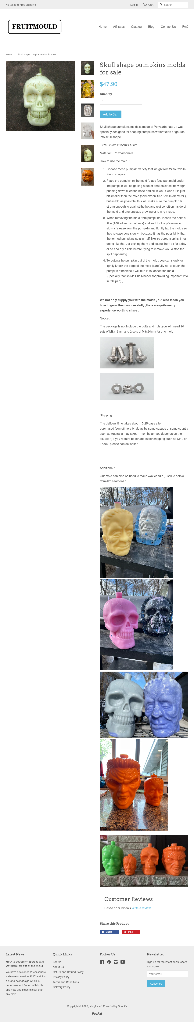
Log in (134, 4)
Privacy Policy (61, 977)
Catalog (136, 26)
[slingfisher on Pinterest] (109, 962)
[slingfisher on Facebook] (102, 962)
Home (103, 26)
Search (57, 962)
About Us (58, 967)
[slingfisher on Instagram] (116, 962)
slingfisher (96, 1006)
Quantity (106, 94)
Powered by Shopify (115, 1006)
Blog (151, 26)
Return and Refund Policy (68, 972)
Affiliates (119, 26)
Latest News (15, 954)
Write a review (141, 908)
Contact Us (168, 26)
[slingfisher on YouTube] (122, 962)
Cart (150, 4)
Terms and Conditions (66, 982)
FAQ (185, 26)
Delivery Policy (61, 987)
